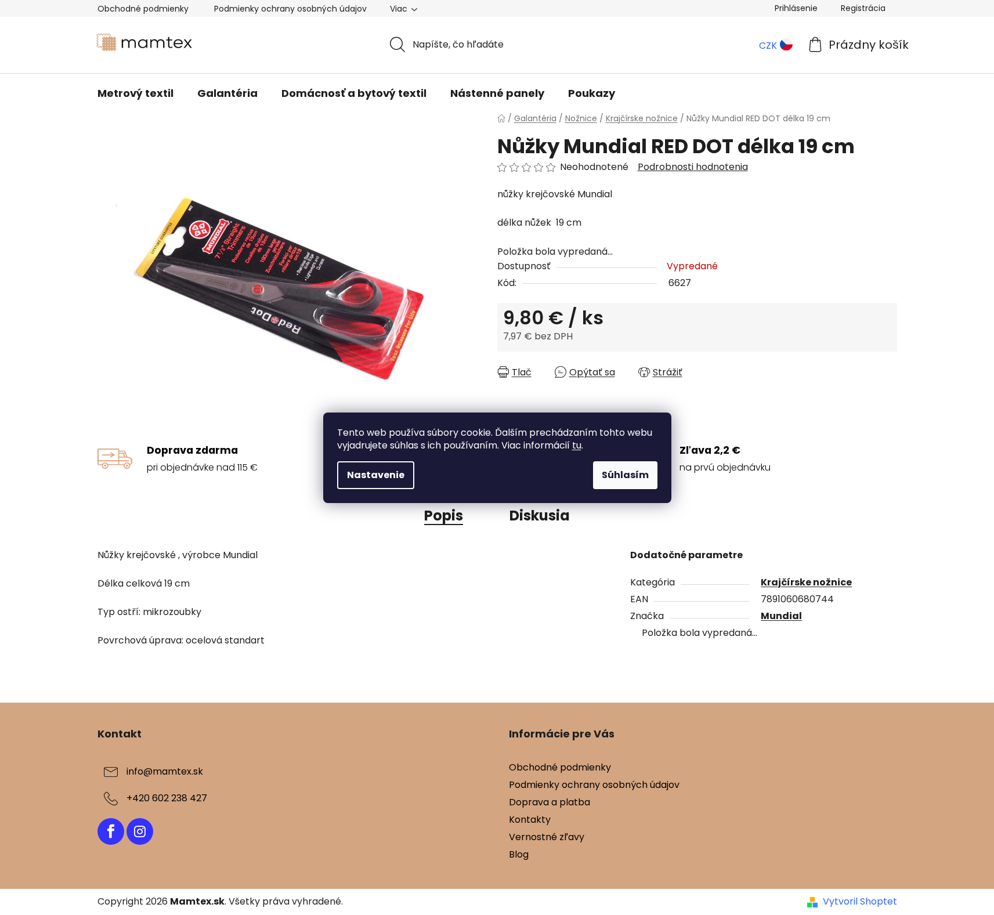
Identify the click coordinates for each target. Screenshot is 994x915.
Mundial (781, 616)
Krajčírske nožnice (806, 582)
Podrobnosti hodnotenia (693, 167)
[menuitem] (135, 93)
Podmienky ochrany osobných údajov (290, 9)
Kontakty (530, 819)
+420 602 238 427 (166, 798)
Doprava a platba (549, 802)
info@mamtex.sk (164, 771)
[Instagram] (139, 831)
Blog (519, 854)
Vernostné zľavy (546, 837)
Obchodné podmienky (143, 9)
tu (576, 445)
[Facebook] (110, 831)
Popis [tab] (443, 515)
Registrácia (863, 8)
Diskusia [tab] (539, 515)
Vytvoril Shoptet (860, 901)
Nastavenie (375, 475)
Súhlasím (625, 475)
